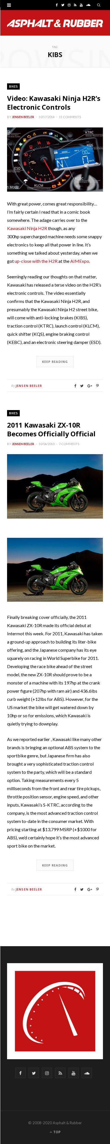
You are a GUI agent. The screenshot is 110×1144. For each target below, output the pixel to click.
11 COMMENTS (70, 117)
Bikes (13, 86)
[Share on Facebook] (75, 386)
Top (56, 1132)
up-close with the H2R (36, 261)
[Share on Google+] (89, 386)
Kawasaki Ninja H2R (27, 228)
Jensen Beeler (23, 117)
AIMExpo (79, 261)
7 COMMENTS (69, 444)
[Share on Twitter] (81, 386)
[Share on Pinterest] (97, 386)
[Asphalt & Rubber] (55, 23)
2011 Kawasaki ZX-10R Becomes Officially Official (51, 429)
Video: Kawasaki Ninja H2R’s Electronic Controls (53, 103)
